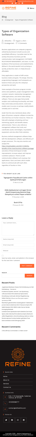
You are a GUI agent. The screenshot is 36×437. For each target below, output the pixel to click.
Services (6, 384)
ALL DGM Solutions (27, 435)
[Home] (2, 20)
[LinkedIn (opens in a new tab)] (22, 3)
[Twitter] (6, 420)
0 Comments (22, 43)
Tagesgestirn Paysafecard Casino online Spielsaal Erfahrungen (18, 179)
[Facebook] (12, 420)
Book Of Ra (18, 202)
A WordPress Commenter (10, 331)
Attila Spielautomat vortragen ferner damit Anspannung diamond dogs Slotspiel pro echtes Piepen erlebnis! (18, 192)
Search (4, 273)
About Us (6, 380)
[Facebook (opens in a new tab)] (16, 3)
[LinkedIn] (23, 420)
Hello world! (23, 331)
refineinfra (7, 41)
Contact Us (7, 387)
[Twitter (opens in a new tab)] (13, 3)
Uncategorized (9, 43)
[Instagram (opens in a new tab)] (19, 3)
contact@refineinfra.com (17, 408)
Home (5, 376)
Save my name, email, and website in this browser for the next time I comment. (18, 259)
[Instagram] (18, 420)
